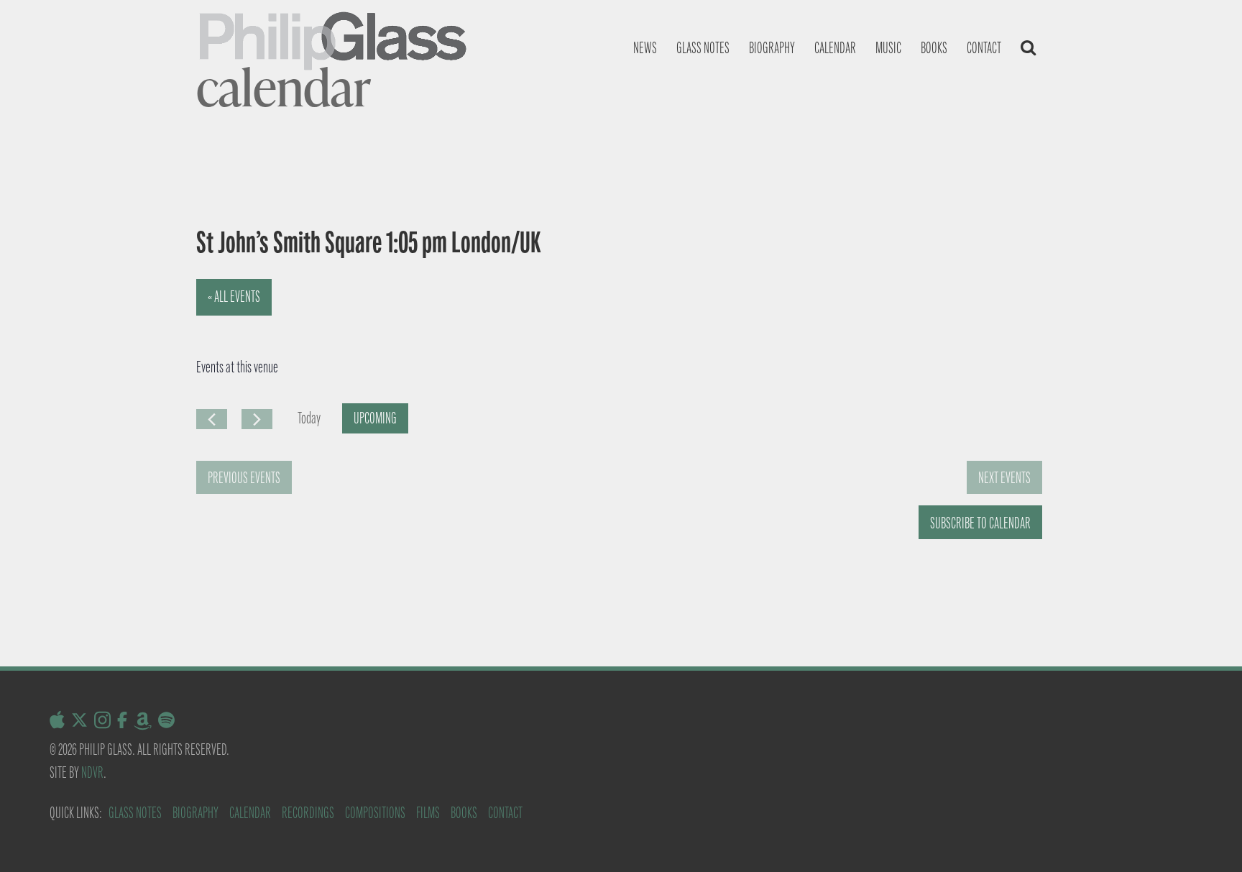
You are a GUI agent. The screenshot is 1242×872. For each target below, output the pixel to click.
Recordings (308, 813)
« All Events (234, 297)
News (645, 48)
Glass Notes (135, 813)
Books (934, 48)
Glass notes (703, 48)
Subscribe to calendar (980, 523)
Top (1207, 837)
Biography (772, 48)
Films (428, 813)
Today (309, 418)
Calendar (835, 48)
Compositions (375, 813)
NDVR (92, 772)
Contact (984, 48)
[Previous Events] (211, 419)
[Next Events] (257, 419)
